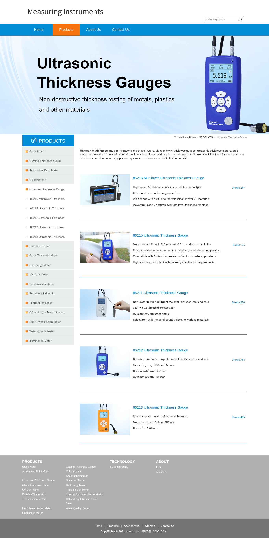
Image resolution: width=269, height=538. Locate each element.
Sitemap (150, 525)
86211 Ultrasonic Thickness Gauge (44, 219)
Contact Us (121, 30)
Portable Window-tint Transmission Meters (40, 295)
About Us (93, 30)
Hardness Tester (39, 246)
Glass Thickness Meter (43, 255)
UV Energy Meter (40, 265)
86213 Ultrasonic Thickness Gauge (45, 238)
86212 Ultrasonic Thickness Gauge (45, 229)
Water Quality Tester (42, 331)
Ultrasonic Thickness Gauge (46, 189)
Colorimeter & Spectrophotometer (37, 181)
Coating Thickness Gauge (45, 160)
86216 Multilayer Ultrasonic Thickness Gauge (44, 200)
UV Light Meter (38, 274)
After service (131, 525)
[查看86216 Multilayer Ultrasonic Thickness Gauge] (105, 189)
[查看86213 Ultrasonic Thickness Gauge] (105, 419)
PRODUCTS (52, 141)
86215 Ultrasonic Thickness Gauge (45, 210)
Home (39, 30)
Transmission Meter (41, 283)
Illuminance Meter (40, 340)
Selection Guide (119, 466)
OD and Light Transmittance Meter (44, 314)
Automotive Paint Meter (43, 170)
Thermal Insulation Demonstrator (39, 304)
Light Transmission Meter (45, 321)
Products (66, 30)
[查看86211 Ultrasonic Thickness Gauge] (105, 304)
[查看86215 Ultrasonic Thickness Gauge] (105, 247)
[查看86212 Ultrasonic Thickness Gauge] (105, 362)
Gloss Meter (37, 151)
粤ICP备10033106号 (154, 531)
